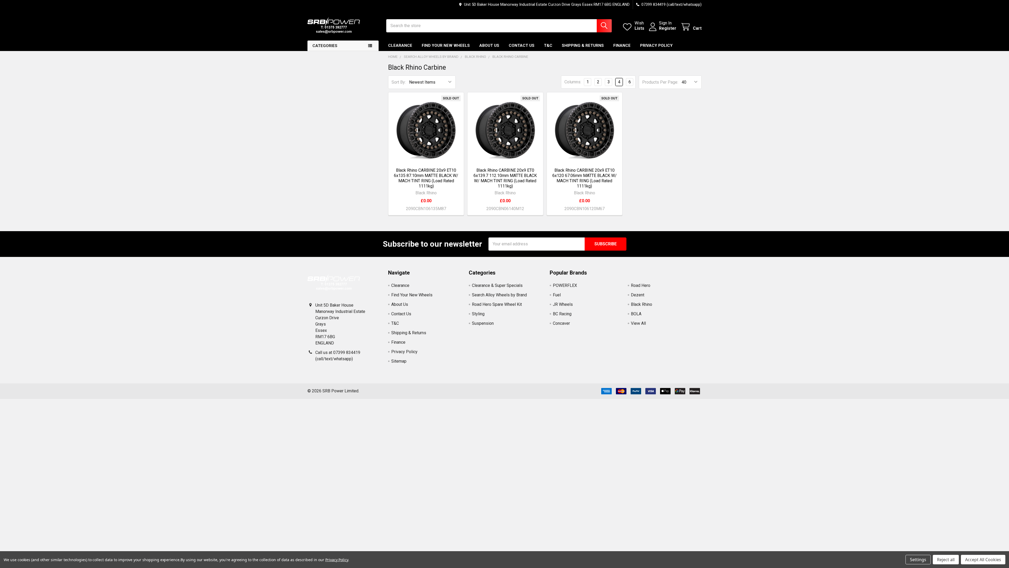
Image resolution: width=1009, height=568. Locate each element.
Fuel (557, 294)
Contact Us (521, 45)
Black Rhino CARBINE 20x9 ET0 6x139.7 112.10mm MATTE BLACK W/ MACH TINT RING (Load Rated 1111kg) (505, 178)
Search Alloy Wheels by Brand (499, 294)
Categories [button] (324, 45)
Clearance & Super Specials (497, 285)
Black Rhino (641, 304)
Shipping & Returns (583, 45)
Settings (918, 559)
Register (667, 28)
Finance (622, 45)
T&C (548, 45)
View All (638, 323)
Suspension (483, 323)
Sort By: (399, 82)
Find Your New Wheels (446, 45)
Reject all (946, 559)
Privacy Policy (656, 45)
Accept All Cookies (983, 559)
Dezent (637, 294)
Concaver (561, 323)
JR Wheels (563, 304)
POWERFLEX (565, 285)
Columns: (572, 81)
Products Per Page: (660, 82)
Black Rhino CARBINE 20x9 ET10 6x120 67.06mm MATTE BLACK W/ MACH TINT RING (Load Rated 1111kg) (584, 178)
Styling (478, 313)
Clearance (400, 45)
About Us (489, 45)
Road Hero (640, 285)
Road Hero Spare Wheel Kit (497, 304)
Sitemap (398, 361)
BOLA (636, 313)
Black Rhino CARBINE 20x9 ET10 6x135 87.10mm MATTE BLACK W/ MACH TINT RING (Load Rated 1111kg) (426, 178)
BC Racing (562, 313)
